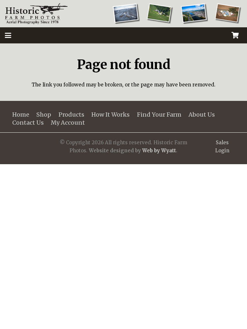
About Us (201, 114)
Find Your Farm (159, 114)
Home (20, 114)
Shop (43, 114)
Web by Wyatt (159, 150)
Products (71, 114)
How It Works (110, 114)
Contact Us (28, 122)
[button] (8, 35)
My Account (68, 122)
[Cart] (235, 35)
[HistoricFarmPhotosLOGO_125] (36, 13)
